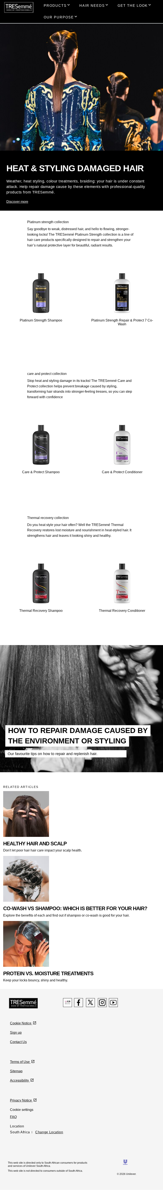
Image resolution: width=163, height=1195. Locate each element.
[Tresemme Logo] (23, 1003)
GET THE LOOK (133, 5)
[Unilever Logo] (125, 1162)
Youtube (113, 1002)
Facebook (78, 1002)
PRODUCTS (55, 5)
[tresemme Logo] (18, 7)
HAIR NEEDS (92, 5)
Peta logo (67, 1002)
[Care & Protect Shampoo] (41, 445)
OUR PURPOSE (59, 17)
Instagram (102, 1002)
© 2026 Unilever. (126, 1174)
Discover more (17, 201)
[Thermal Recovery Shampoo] (41, 583)
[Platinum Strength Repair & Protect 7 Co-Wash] (122, 293)
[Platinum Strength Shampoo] (41, 293)
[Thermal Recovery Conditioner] (122, 583)
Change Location (49, 1132)
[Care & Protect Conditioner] (122, 445)
